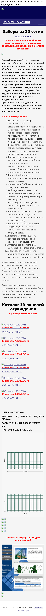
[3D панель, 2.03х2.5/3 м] (5, 528)
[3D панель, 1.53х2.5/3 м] (5, 518)
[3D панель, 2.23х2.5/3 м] (5, 531)
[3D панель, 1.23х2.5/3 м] (23, 495)
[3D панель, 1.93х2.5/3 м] (5, 524)
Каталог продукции (16, 21)
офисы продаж (23, 36)
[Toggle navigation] (40, 22)
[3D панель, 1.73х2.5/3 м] (5, 521)
